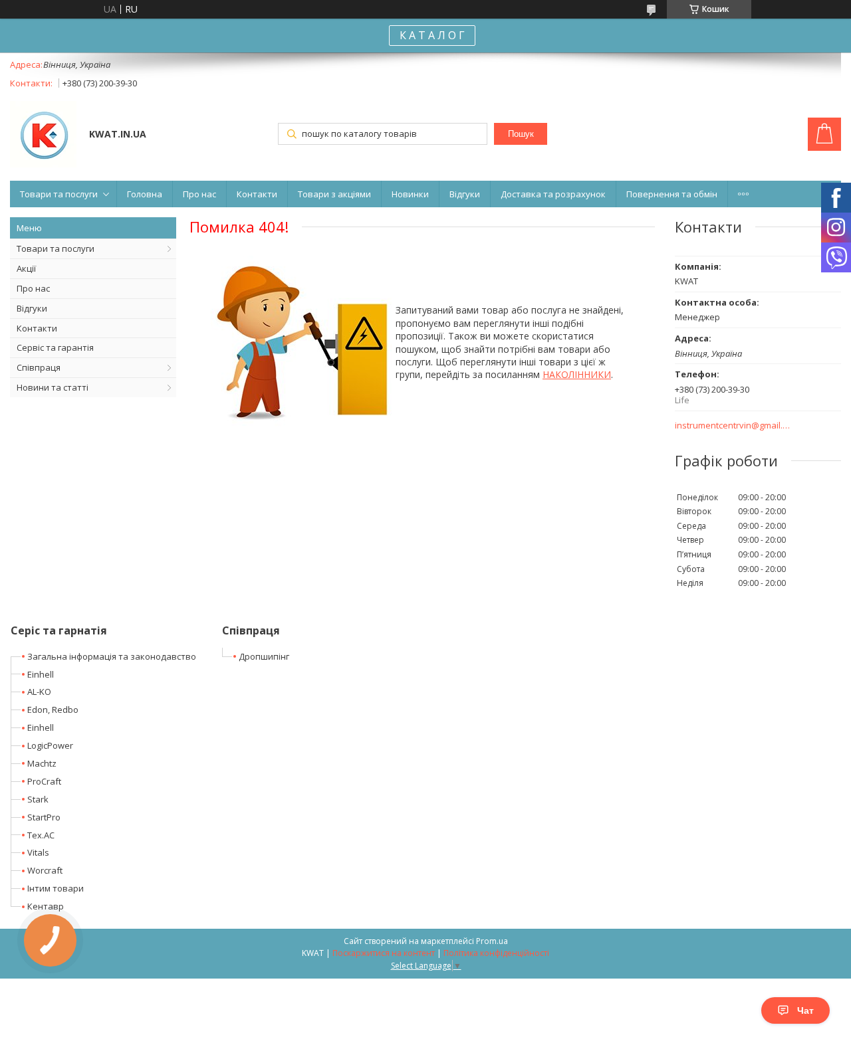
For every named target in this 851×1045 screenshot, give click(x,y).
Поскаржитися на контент (383, 953)
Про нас (199, 194)
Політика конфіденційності (496, 953)
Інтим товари (55, 888)
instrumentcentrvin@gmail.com (733, 425)
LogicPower (50, 745)
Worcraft (44, 870)
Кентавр (45, 906)
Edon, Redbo (52, 709)
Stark (38, 799)
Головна (144, 194)
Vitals (38, 852)
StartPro (44, 817)
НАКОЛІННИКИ (577, 374)
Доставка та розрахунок (553, 194)
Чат (805, 1010)
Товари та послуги (59, 194)
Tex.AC (41, 835)
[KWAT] (43, 135)
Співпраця (39, 367)
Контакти (257, 194)
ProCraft (44, 781)
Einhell (40, 674)
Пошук (521, 134)
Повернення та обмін (671, 194)
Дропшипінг (264, 656)
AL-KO (39, 692)
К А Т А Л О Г (432, 35)
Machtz (42, 763)
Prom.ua (492, 941)
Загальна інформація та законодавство (111, 656)
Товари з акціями (334, 194)
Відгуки (464, 194)
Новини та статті (52, 387)
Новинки (410, 194)
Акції (26, 268)
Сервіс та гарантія (55, 347)
